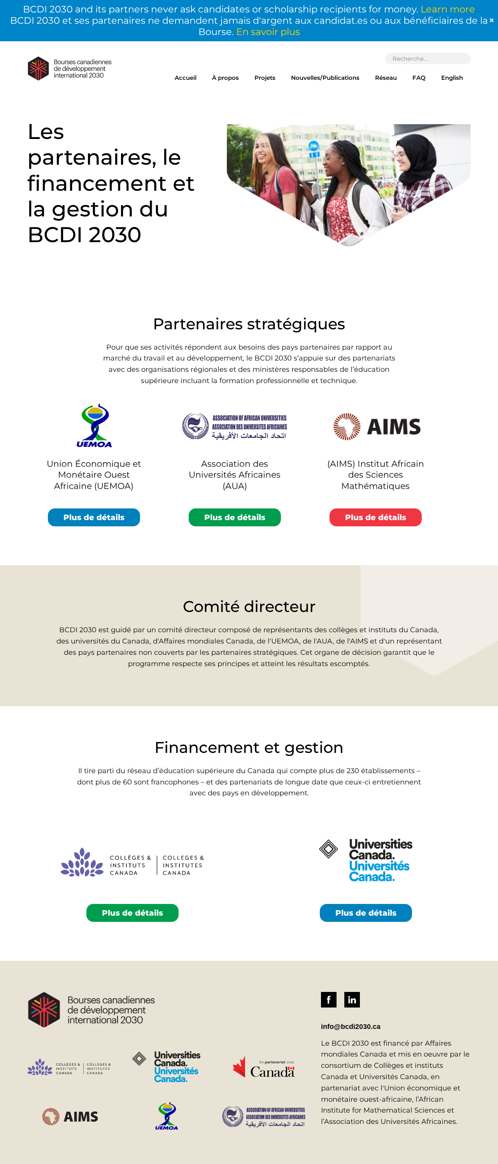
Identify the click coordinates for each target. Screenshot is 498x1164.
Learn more (448, 9)
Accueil (185, 77)
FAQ (419, 77)
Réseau (386, 77)
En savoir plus (268, 31)
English (452, 77)
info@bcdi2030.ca (351, 1026)
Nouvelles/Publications (325, 77)
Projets (264, 77)
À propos (225, 77)
